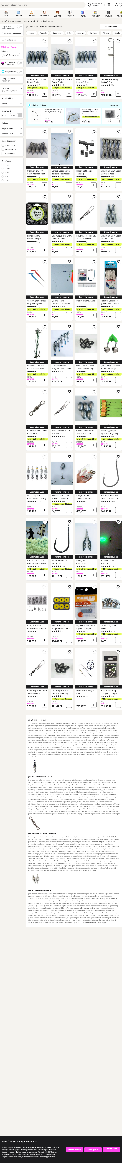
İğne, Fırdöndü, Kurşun (45, 21)
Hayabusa (93, 33)
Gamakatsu (57, 33)
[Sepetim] (109, 5)
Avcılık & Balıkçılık (29, 21)
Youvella (43, 33)
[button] (109, 72)
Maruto (106, 33)
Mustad (31, 33)
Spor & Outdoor (15, 21)
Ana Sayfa (4, 21)
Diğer (69, 33)
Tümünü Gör (114, 105)
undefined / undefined (12, 33)
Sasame (80, 33)
